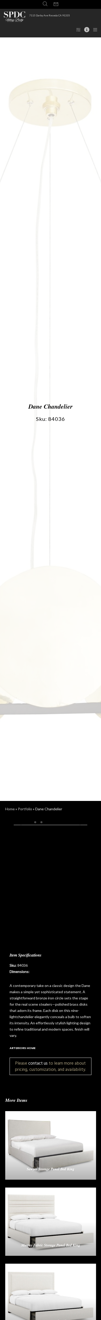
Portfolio (25, 809)
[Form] (56, 4)
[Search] (45, 4)
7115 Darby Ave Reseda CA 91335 (49, 15)
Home (10, 809)
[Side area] (77, 29)
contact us (38, 1063)
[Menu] (93, 29)
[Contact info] (85, 29)
